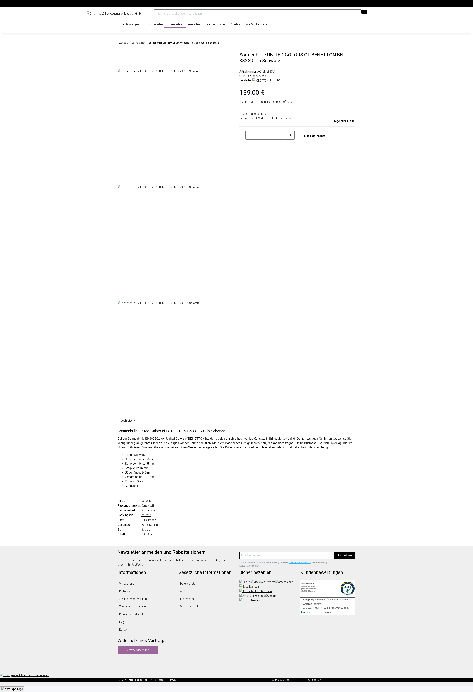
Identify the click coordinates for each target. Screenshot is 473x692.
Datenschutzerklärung (300, 562)
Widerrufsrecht (189, 606)
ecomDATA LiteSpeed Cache (338, 679)
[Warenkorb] (384, 13)
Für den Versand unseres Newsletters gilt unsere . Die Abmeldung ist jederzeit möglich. (283, 564)
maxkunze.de (298, 679)
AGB (182, 591)
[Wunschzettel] (381, 13)
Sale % (249, 24)
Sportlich (146, 529)
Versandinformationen (132, 606)
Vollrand (146, 515)
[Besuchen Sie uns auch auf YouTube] (120, 664)
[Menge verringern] (242, 135)
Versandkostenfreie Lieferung (274, 102)
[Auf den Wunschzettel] (127, 65)
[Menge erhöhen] (288, 144)
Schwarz (146, 500)
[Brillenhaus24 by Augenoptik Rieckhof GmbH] (114, 14)
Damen (153, 524)
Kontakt (123, 629)
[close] (120, 56)
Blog (121, 622)
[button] (378, 13)
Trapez (152, 520)
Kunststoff (147, 505)
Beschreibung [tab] (127, 420)
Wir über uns (126, 583)
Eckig (144, 520)
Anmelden (345, 555)
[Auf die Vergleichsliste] (120, 65)
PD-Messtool (126, 591)
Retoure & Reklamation (133, 614)
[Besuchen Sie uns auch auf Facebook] (120, 659)
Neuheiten (262, 24)
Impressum (187, 599)
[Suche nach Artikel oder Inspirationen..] (364, 12)
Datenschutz (187, 583)
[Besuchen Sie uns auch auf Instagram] (120, 668)
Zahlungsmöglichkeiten (133, 599)
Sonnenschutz (150, 510)
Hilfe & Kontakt (377, 3)
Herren (145, 524)
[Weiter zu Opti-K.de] (24, 675)
